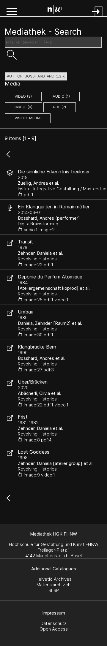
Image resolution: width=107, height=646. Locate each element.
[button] (12, 12)
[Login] (97, 17)
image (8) (23, 107)
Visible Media (28, 118)
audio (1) (61, 96)
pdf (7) (59, 107)
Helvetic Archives (54, 579)
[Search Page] (55, 10)
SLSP (53, 590)
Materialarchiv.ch (53, 585)
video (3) (23, 96)
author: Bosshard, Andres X (36, 76)
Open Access (54, 629)
